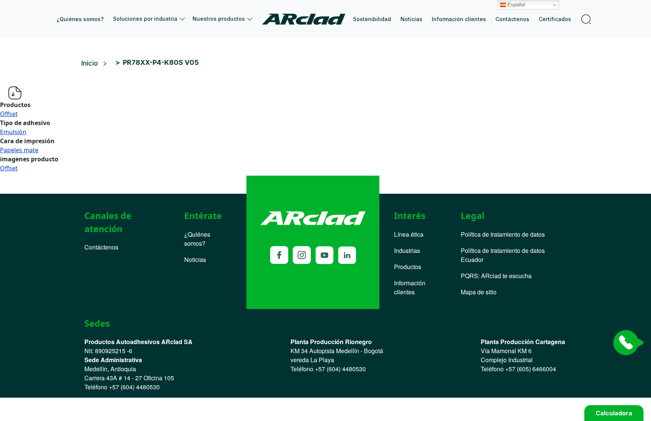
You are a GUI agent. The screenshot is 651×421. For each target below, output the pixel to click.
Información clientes (459, 19)
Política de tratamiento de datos (503, 234)
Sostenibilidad (372, 19)
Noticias (411, 19)
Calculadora (614, 413)
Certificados (555, 19)
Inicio (306, 19)
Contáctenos (512, 19)
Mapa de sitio (479, 292)
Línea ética (408, 234)
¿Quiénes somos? (80, 19)
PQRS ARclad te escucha (496, 275)
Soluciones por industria (145, 18)
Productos (407, 266)
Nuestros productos (219, 18)
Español (515, 5)
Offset (9, 114)
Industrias (407, 250)
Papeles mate (19, 150)
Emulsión (13, 132)
